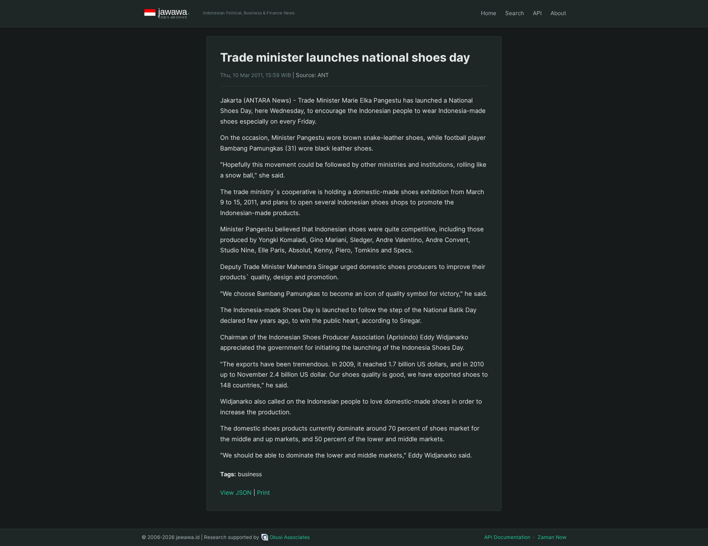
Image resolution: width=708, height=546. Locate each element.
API (537, 13)
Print (263, 492)
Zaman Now (552, 537)
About (558, 13)
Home (488, 13)
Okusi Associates (290, 537)
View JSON (235, 492)
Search (514, 13)
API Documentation (507, 537)
